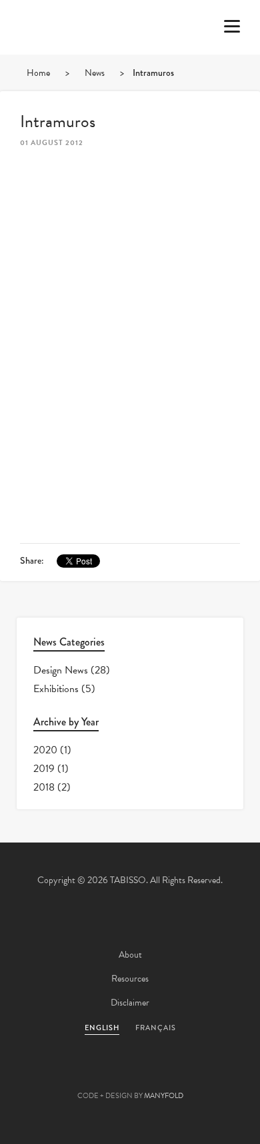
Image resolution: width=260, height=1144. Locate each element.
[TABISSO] (63, 66)
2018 (44, 787)
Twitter (58, 1074)
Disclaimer (130, 1003)
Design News (60, 670)
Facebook (94, 1074)
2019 (44, 769)
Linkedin (166, 1074)
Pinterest (130, 1074)
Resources (130, 979)
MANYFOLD (163, 1095)
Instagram (202, 1074)
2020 (45, 750)
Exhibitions (56, 689)
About (130, 955)
